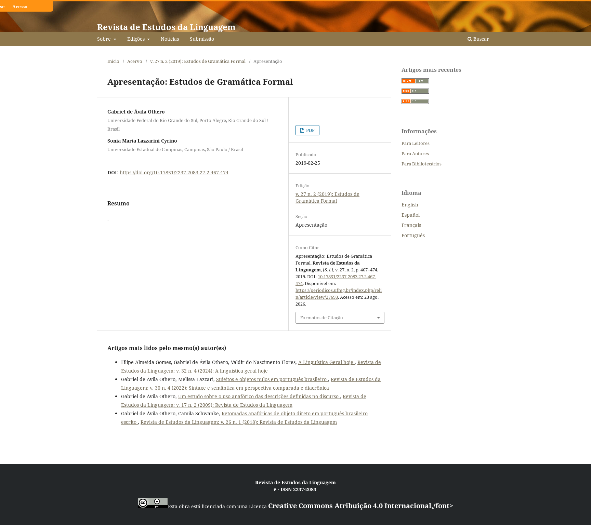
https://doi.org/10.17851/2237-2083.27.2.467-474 (174, 172)
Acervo (134, 61)
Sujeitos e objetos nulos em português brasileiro (272, 379)
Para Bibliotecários (422, 164)
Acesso (19, 6)
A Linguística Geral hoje (326, 362)
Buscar (480, 39)
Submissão (202, 39)
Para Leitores (416, 143)
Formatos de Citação (321, 317)
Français (411, 225)
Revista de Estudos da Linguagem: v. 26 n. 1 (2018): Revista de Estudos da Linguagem (239, 422)
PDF (310, 130)
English (410, 204)
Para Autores (415, 153)
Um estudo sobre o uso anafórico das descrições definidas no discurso (259, 396)
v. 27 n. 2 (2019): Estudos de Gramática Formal (198, 61)
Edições (136, 39)
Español (411, 215)
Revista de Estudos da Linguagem (166, 26)
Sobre (104, 39)
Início (113, 61)
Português (413, 235)
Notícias (170, 39)
